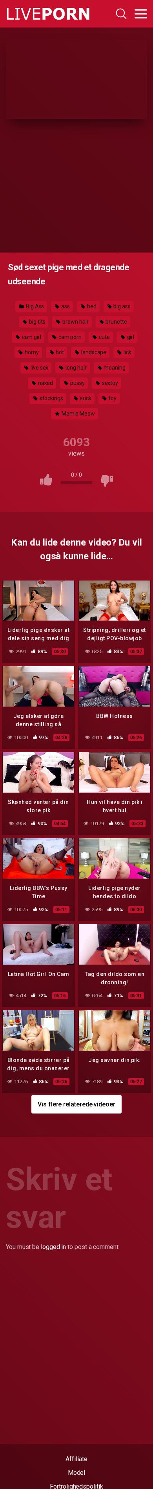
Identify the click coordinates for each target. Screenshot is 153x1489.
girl (130, 337)
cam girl (31, 337)
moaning (113, 367)
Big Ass (34, 306)
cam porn (69, 337)
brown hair (74, 322)
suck (85, 398)
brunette (115, 322)
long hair (75, 367)
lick (126, 352)
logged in (53, 1247)
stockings (50, 398)
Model (77, 1472)
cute (104, 337)
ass (65, 306)
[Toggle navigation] (141, 13)
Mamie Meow (77, 413)
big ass (122, 306)
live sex (38, 367)
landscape (93, 352)
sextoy (109, 383)
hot (59, 352)
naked (45, 383)
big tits (36, 322)
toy (112, 398)
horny (31, 352)
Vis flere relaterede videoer (76, 1104)
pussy (77, 383)
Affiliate (76, 1459)
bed (91, 306)
